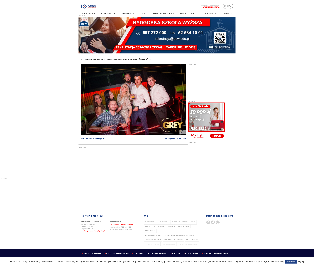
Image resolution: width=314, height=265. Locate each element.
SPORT (143, 13)
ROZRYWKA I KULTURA (163, 13)
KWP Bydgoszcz (169, 244)
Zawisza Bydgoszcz (153, 240)
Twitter (213, 222)
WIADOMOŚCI (88, 13)
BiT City (195, 240)
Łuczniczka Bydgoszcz (173, 240)
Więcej (300, 261)
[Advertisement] (124, 160)
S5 (187, 240)
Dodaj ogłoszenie (93, 253)
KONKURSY (139, 253)
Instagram (218, 222)
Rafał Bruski (150, 231)
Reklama (176, 253)
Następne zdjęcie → (175, 138)
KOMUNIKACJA (108, 13)
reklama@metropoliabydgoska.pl (121, 224)
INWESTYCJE (128, 13)
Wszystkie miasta (211, 7)
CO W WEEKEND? (209, 13)
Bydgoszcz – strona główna (156, 222)
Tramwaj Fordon (152, 244)
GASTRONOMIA (187, 13)
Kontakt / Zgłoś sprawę (216, 253)
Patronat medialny (158, 253)
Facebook (208, 222)
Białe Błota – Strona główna (183, 222)
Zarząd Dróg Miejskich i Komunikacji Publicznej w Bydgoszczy (170, 235)
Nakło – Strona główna (154, 226)
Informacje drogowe (225, 6)
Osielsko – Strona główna (178, 226)
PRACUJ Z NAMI (192, 253)
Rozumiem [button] (291, 261)
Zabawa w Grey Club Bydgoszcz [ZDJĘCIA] (127, 59)
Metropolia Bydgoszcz (188, 244)
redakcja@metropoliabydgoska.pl (93, 231)
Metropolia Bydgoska (89, 6)
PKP (194, 226)
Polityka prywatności (117, 253)
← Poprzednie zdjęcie (92, 138)
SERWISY (228, 13)
